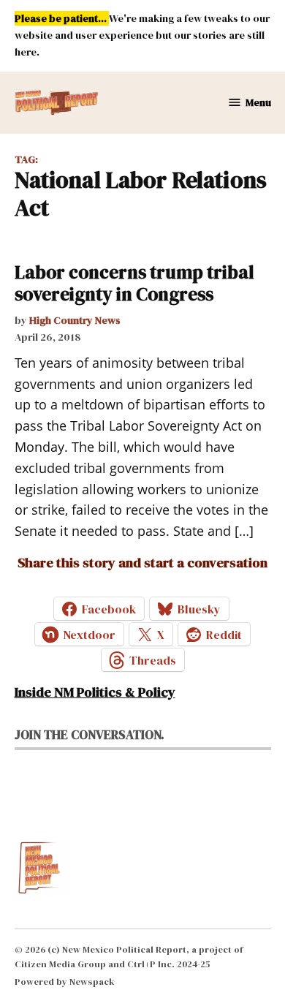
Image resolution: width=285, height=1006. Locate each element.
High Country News (75, 320)
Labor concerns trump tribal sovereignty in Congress (134, 283)
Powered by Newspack (65, 981)
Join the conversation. (89, 735)
